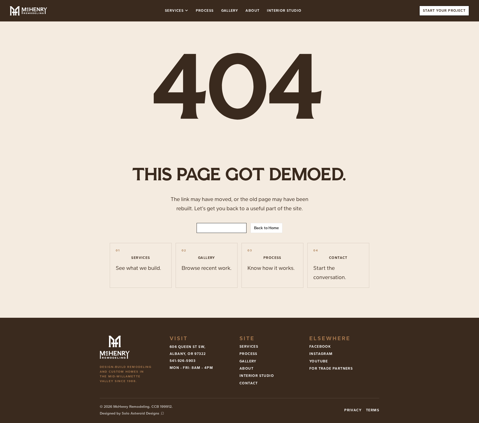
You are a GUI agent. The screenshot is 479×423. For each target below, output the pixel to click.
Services (249, 346)
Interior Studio (284, 10)
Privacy (352, 410)
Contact (249, 383)
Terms (372, 410)
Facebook (320, 346)
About (252, 10)
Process (205, 10)
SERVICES (174, 10)
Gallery (229, 10)
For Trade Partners (331, 368)
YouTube (318, 361)
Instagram (321, 354)
